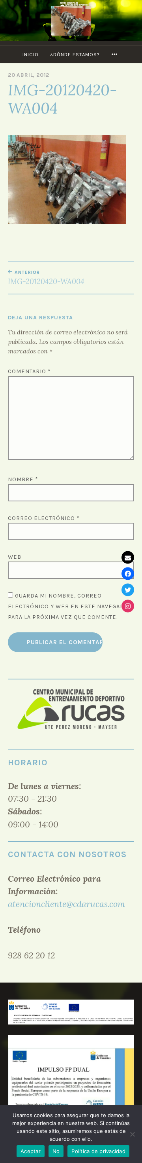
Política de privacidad (98, 1151)
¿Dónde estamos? (75, 54)
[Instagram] (127, 606)
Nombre (23, 479)
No (56, 1151)
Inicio (30, 54)
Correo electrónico (44, 518)
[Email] (127, 557)
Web (14, 557)
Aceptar (31, 1151)
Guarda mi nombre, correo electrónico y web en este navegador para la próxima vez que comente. (70, 606)
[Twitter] (127, 589)
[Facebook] (127, 573)
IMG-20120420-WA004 (46, 277)
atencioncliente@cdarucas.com (66, 903)
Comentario (29, 371)
